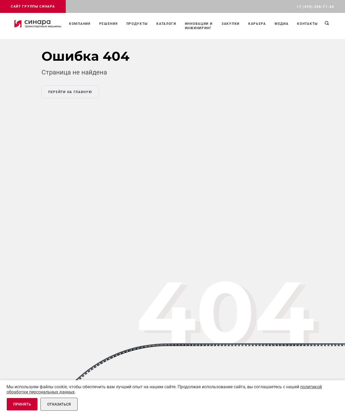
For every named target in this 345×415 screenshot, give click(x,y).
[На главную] (38, 24)
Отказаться (59, 404)
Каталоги (166, 24)
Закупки (231, 24)
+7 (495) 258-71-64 (315, 7)
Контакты (307, 24)
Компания (80, 24)
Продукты (137, 24)
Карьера (257, 24)
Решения (108, 24)
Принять (22, 404)
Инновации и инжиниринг (199, 26)
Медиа (282, 24)
